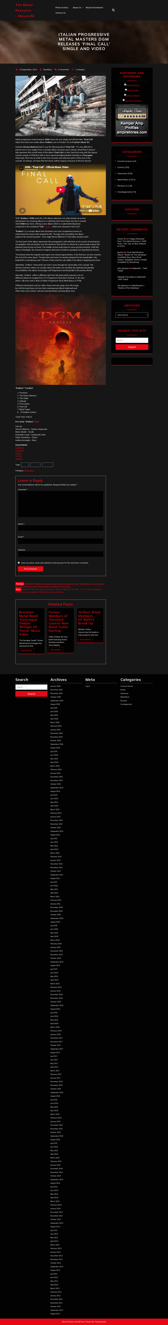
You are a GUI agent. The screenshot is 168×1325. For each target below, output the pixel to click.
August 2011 (55, 1314)
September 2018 (56, 1005)
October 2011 (55, 1306)
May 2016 (54, 1107)
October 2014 (55, 1176)
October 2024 (55, 740)
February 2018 (55, 1031)
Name (21, 524)
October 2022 (55, 828)
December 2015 (56, 1125)
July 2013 (53, 1230)
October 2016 (55, 1089)
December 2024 (56, 733)
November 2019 (56, 955)
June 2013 (54, 1234)
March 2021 (55, 897)
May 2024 (54, 759)
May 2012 (54, 1281)
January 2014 (55, 1209)
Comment (23, 489)
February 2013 (55, 1248)
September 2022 (56, 831)
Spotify (18, 453)
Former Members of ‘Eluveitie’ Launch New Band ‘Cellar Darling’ (59, 621)
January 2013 (55, 1252)
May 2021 (54, 889)
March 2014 (55, 1201)
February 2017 (55, 1074)
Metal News (29, 470)
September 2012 (56, 1267)
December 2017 (56, 1038)
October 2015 (55, 1132)
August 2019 (55, 965)
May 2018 (54, 1020)
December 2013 (56, 1212)
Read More (26, 650)
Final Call (47, 465)
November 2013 (56, 1216)
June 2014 (54, 1190)
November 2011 (56, 1303)
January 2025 (55, 730)
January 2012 (55, 1296)
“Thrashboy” (78, 13)
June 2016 (54, 1103)
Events (120, 167)
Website (21, 550)
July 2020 (53, 926)
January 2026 (55, 686)
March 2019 (55, 984)
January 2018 (55, 1034)
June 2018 (54, 1016)
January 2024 (55, 773)
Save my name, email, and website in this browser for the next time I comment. (55, 563)
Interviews (122, 173)
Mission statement (94, 7)
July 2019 (53, 969)
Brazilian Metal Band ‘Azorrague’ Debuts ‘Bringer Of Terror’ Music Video (29, 623)
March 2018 (55, 1027)
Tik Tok (18, 456)
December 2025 (56, 690)
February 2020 (55, 944)
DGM (25, 465)
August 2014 (55, 1183)
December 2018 (56, 994)
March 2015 (55, 1158)
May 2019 (54, 976)
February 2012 (55, 1292)
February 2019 (55, 987)
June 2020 (54, 929)
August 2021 (55, 878)
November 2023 (56, 780)
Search (132, 347)
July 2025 (53, 708)
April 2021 (54, 893)
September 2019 (56, 962)
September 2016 (56, 1092)
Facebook (19, 448)
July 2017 (53, 1056)
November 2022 (56, 824)
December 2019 (56, 951)
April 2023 (54, 806)
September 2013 (56, 1223)
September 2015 (56, 1136)
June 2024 (54, 755)
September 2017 (56, 1049)
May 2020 (54, 933)
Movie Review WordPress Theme (76, 1322)
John (75, 29)
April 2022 (54, 849)
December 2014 (56, 1169)
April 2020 (54, 936)
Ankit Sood (78, 18)
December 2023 (56, 777)
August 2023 (55, 791)
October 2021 (55, 871)
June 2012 (54, 1277)
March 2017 (55, 1071)
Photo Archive (61, 7)
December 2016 (56, 1081)
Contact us (60, 13)
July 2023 (53, 795)
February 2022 (55, 857)
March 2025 (55, 722)
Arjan (75, 23)
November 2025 (56, 693)
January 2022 (55, 860)
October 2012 (55, 1263)
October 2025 (55, 697)
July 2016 (53, 1100)
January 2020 (55, 947)
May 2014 (54, 1194)
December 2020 (56, 907)
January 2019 (55, 991)
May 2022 (54, 846)
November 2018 (56, 998)
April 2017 (54, 1067)
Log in (87, 686)
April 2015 (54, 1154)
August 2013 (55, 1227)
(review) (48, 226)
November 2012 (56, 1259)
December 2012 (56, 1256)
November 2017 (56, 1042)
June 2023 (54, 799)
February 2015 (55, 1161)
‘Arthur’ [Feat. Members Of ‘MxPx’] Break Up (89, 617)
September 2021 (56, 875)
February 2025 (55, 726)
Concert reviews (124, 161)
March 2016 (55, 1114)
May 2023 (54, 802)
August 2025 (55, 704)
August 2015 (55, 1140)
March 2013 (55, 1245)
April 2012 (54, 1285)
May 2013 (54, 1238)
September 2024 (56, 744)
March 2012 (55, 1288)
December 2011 (56, 1299)
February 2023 (55, 813)
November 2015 (56, 1129)
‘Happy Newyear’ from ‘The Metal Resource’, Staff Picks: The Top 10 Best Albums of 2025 (131, 242)
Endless (35, 465)
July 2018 (53, 1013)
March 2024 (55, 766)
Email (21, 537)
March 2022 (55, 853)
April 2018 (54, 1023)
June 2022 (54, 842)
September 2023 (56, 788)
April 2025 (54, 719)
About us (77, 7)
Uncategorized (124, 192)
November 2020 (56, 911)
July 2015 (53, 1143)
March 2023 (55, 809)
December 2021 (56, 864)
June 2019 (54, 973)
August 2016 (55, 1096)
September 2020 (56, 918)
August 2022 (55, 835)
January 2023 (55, 817)
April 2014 (54, 1198)
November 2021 (56, 867)
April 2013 (54, 1241)
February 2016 (55, 1118)
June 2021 (54, 886)
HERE (36, 421)
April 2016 (54, 1111)
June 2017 (54, 1060)
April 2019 (54, 980)
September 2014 (56, 1179)
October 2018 (55, 1002)
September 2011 (56, 1310)
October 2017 (55, 1045)
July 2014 (53, 1187)
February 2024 (55, 769)
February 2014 (55, 1205)
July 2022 (53, 838)
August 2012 (55, 1270)
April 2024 (54, 762)
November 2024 (56, 737)
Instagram (19, 450)
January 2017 (55, 1078)
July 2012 (53, 1274)
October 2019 (55, 958)
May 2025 (54, 715)
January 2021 (55, 904)
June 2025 (54, 711)
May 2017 (54, 1063)
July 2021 (53, 882)
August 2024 (55, 748)
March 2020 (55, 940)
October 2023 (55, 784)
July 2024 (53, 751)
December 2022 (56, 820)
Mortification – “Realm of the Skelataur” (131, 286)
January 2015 (55, 1165)
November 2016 (56, 1085)
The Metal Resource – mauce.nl (24, 10)
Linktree (18, 459)
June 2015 (54, 1147)
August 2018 (55, 1009)
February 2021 (55, 900)
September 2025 (56, 701)
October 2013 (55, 1219)
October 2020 (55, 915)
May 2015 (54, 1150)
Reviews (121, 185)
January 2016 (55, 1121)
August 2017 (55, 1052)
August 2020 (55, 922)
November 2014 (56, 1172)
